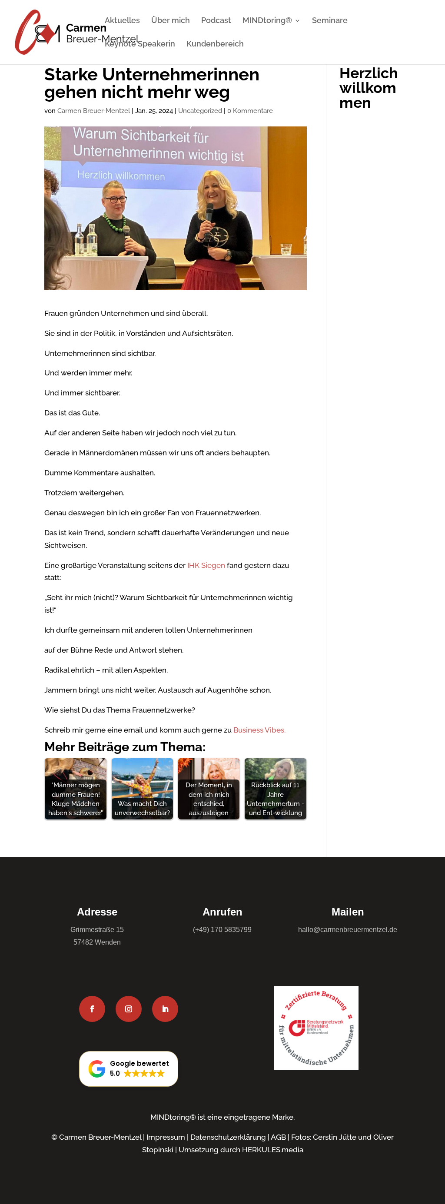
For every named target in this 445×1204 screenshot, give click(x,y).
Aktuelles (122, 21)
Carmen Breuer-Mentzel (93, 111)
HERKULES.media (272, 1149)
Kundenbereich (215, 44)
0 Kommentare (250, 111)
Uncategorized (200, 111)
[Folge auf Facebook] (92, 1009)
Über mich (170, 21)
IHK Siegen (205, 565)
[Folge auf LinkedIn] (165, 1009)
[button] (128, 1069)
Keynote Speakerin (140, 44)
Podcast (216, 21)
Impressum (165, 1137)
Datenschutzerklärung (228, 1137)
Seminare (330, 21)
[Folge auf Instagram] (129, 1009)
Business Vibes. (259, 730)
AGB (278, 1137)
